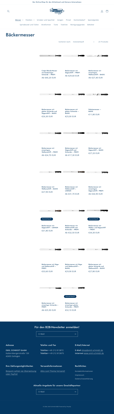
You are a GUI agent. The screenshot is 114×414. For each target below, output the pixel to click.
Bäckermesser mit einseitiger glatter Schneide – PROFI (72, 305)
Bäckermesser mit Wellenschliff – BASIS (50, 188)
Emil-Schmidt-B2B (53, 406)
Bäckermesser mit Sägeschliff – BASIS (96, 149)
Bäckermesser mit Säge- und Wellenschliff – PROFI (50, 266)
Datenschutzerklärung (84, 379)
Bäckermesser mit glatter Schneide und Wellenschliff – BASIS (97, 266)
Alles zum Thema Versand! (52, 371)
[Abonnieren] (75, 334)
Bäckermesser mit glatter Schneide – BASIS (72, 111)
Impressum (79, 375)
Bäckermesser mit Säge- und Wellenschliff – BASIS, (73, 266)
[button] (8, 11)
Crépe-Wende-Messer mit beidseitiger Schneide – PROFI (49, 73)
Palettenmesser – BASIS (95, 110)
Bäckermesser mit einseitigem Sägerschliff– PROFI (96, 189)
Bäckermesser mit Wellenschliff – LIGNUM (71, 189)
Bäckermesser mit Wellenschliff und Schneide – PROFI (72, 228)
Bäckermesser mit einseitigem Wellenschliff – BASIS (97, 73)
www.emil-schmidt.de (94, 353)
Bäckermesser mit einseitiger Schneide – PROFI (50, 305)
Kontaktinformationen (84, 371)
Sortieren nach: (65, 42)
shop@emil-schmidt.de (92, 350)
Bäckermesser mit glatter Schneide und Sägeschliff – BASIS (49, 111)
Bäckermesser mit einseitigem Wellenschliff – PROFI (50, 150)
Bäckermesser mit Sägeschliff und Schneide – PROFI (72, 150)
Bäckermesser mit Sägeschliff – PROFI (72, 72)
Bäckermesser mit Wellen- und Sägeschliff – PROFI (97, 228)
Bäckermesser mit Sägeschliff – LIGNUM (50, 227)
